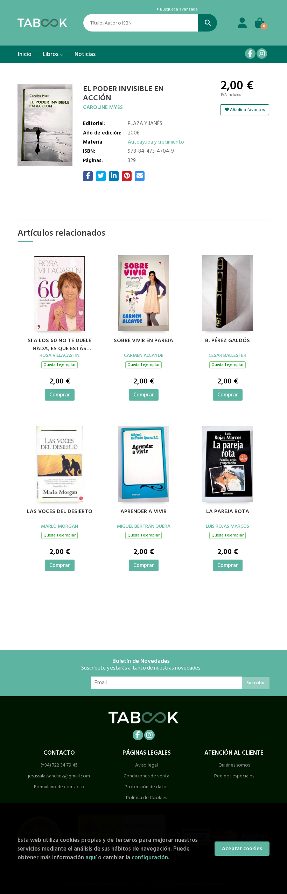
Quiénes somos (234, 765)
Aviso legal (146, 765)
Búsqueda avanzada (178, 9)
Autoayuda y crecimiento (156, 142)
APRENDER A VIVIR (143, 511)
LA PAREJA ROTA (227, 511)
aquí (91, 857)
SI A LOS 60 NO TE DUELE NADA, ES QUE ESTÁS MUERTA (59, 344)
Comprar (59, 394)
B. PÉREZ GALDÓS (227, 341)
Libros (51, 54)
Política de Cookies (146, 797)
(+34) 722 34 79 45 (59, 765)
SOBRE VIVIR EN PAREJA (143, 341)
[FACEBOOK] (250, 53)
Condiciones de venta (146, 776)
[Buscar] (207, 23)
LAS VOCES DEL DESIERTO (59, 511)
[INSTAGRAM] (262, 53)
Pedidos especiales (234, 776)
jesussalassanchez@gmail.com (59, 776)
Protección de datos (146, 787)
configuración (150, 857)
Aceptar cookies (242, 848)
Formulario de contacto (59, 787)
